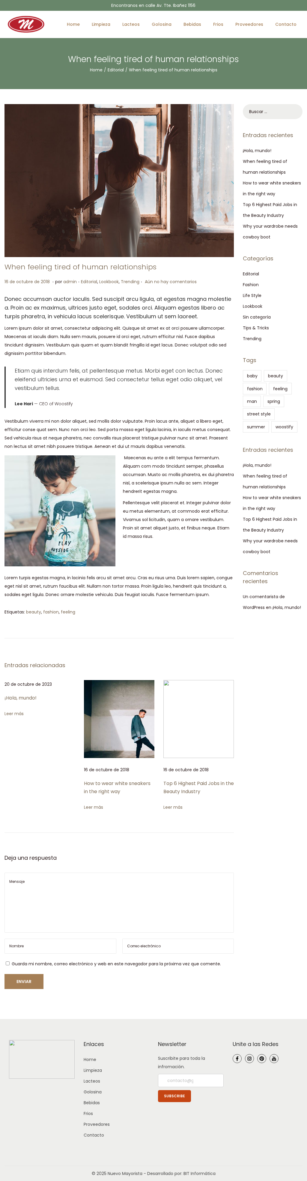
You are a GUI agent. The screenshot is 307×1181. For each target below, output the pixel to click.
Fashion (251, 285)
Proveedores (97, 1124)
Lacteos (92, 1081)
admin (70, 282)
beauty (33, 612)
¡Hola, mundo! (20, 697)
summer (256, 427)
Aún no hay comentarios (171, 282)
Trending (130, 282)
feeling (68, 612)
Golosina (93, 1092)
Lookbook (109, 282)
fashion (51, 612)
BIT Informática (199, 1174)
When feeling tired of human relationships (80, 267)
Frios (88, 1114)
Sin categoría (257, 317)
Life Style (252, 295)
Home (96, 70)
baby (252, 376)
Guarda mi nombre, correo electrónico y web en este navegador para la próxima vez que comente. (116, 964)
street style (259, 414)
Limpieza (93, 1070)
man (252, 401)
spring (273, 401)
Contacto (94, 1135)
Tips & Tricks (256, 328)
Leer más (14, 714)
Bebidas (92, 1103)
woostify (284, 427)
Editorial (116, 70)
